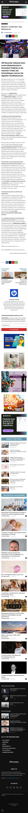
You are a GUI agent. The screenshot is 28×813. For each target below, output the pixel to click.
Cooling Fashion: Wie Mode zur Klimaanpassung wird (11, 656)
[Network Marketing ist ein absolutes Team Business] (5, 690)
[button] (2, 810)
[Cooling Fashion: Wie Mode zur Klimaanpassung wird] (14, 647)
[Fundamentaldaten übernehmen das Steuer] (14, 667)
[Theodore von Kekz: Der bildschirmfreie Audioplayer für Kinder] (5, 452)
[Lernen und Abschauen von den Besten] (5, 704)
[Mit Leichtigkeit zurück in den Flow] (5, 466)
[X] (10, 36)
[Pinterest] (13, 36)
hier (18, 246)
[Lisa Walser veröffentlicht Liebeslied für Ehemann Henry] (5, 474)
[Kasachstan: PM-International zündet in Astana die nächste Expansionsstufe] (5, 445)
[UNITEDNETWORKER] (2, 32)
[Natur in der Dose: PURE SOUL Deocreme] (5, 488)
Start (2, 21)
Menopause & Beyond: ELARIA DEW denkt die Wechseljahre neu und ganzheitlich (17, 481)
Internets (17, 81)
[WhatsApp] (16, 36)
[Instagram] (10, 787)
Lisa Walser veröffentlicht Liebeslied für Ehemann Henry (13, 594)
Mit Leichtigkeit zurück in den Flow (17, 464)
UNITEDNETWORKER (8, 32)
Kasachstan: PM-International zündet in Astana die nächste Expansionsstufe (18, 444)
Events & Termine (7, 21)
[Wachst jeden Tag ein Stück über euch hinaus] (5, 697)
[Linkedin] (14, 787)
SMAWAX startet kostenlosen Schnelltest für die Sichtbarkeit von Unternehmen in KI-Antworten (17, 459)
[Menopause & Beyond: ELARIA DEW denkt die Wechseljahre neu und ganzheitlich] (5, 481)
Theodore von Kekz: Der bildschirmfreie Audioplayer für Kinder (13, 533)
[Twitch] (17, 787)
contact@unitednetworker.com (13, 778)
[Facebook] (7, 36)
